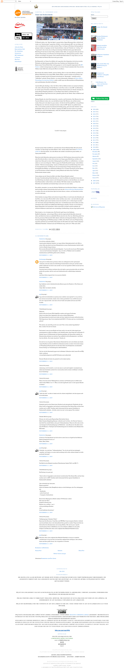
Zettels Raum (18, 61)
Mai (94, 168)
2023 (94, 116)
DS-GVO (62, 571)
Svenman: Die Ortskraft (101, 27)
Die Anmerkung (19, 51)
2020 (94, 123)
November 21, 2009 (45, 255)
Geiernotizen (18, 53)
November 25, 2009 (45, 531)
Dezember (95, 151)
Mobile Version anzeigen (60, 553)
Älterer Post (81, 550)
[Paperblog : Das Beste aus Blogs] (95, 193)
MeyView (17, 59)
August (94, 161)
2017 (94, 130)
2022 (94, 119)
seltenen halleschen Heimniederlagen (74, 189)
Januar (94, 177)
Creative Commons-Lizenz (79, 614)
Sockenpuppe (42, 259)
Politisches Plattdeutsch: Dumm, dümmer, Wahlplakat (102, 38)
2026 (94, 109)
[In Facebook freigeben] (57, 229)
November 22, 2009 (45, 374)
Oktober (95, 156)
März (94, 173)
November (95, 154)
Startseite (60, 550)
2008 (94, 180)
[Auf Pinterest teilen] (59, 229)
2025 (94, 111)
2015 (94, 135)
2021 (94, 121)
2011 (94, 145)
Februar (94, 175)
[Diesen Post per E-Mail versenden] (52, 229)
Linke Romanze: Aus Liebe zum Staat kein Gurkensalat (101, 83)
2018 (94, 128)
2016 (94, 133)
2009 (94, 149)
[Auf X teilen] (55, 229)
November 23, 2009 (45, 398)
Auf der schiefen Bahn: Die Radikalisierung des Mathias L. (102, 65)
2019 (94, 126)
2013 (94, 140)
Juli (94, 163)
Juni (94, 166)
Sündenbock (42, 239)
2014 (94, 138)
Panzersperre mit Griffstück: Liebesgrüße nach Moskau (102, 74)
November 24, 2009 (45, 512)
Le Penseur (17, 57)
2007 (94, 183)
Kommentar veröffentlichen (42, 548)
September (95, 159)
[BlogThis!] (54, 229)
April (94, 170)
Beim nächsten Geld (20, 49)
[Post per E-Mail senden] (49, 229)
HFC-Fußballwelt (19, 55)
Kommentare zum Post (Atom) (48, 558)
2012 (94, 142)
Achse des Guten (19, 47)
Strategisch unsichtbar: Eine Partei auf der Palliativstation (101, 47)
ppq (40, 294)
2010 (94, 147)
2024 (94, 114)
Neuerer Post (38, 550)
